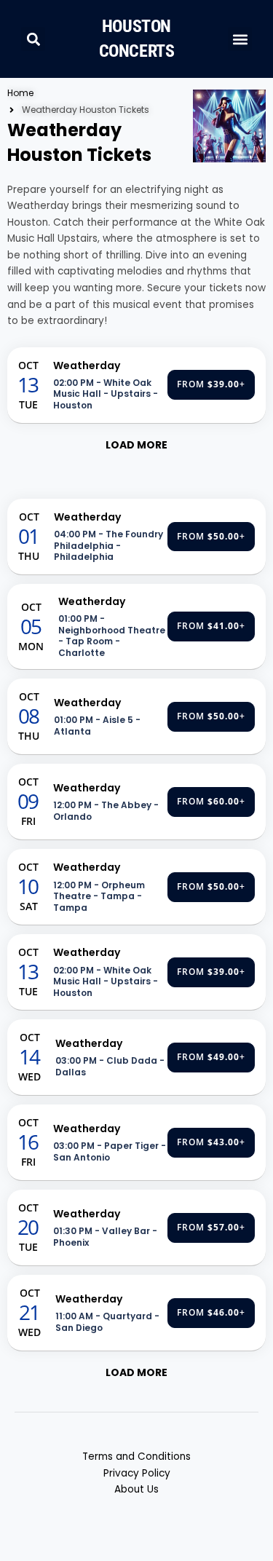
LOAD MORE (136, 445)
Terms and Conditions (136, 1456)
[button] (33, 39)
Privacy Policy (136, 1473)
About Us (136, 1489)
